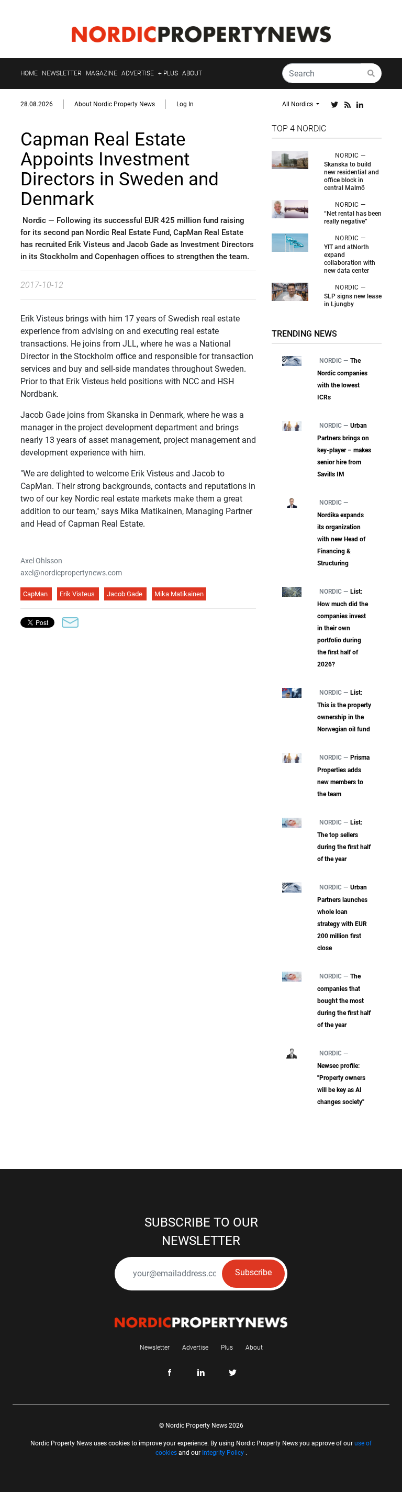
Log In (185, 104)
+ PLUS (168, 73)
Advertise (195, 1347)
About (254, 1347)
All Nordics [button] (298, 104)
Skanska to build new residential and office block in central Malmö (351, 176)
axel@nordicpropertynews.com (71, 573)
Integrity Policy (223, 1452)
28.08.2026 (36, 104)
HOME (29, 73)
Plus (227, 1347)
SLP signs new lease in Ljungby (353, 300)
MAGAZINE (101, 73)
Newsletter (155, 1347)
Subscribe (253, 1272)
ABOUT (192, 73)
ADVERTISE (137, 73)
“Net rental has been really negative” (353, 217)
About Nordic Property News (114, 104)
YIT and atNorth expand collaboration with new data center (349, 258)
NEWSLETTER (62, 73)
